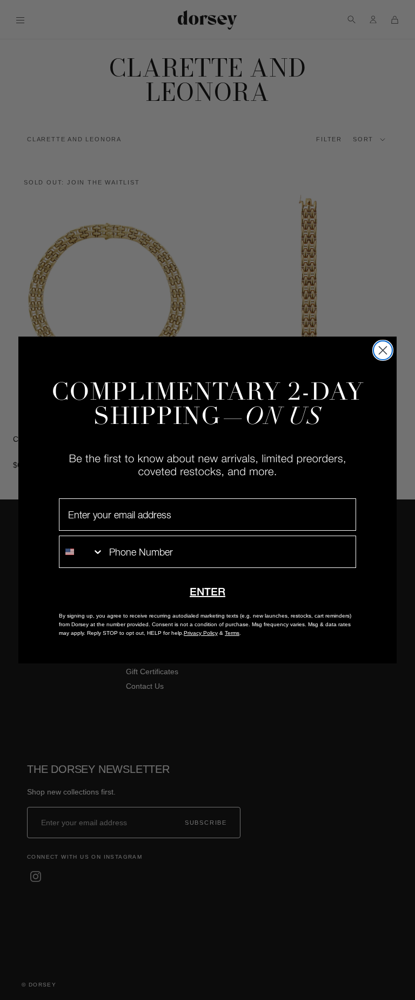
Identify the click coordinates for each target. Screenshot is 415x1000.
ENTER (207, 591)
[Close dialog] (382, 350)
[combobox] (81, 551)
